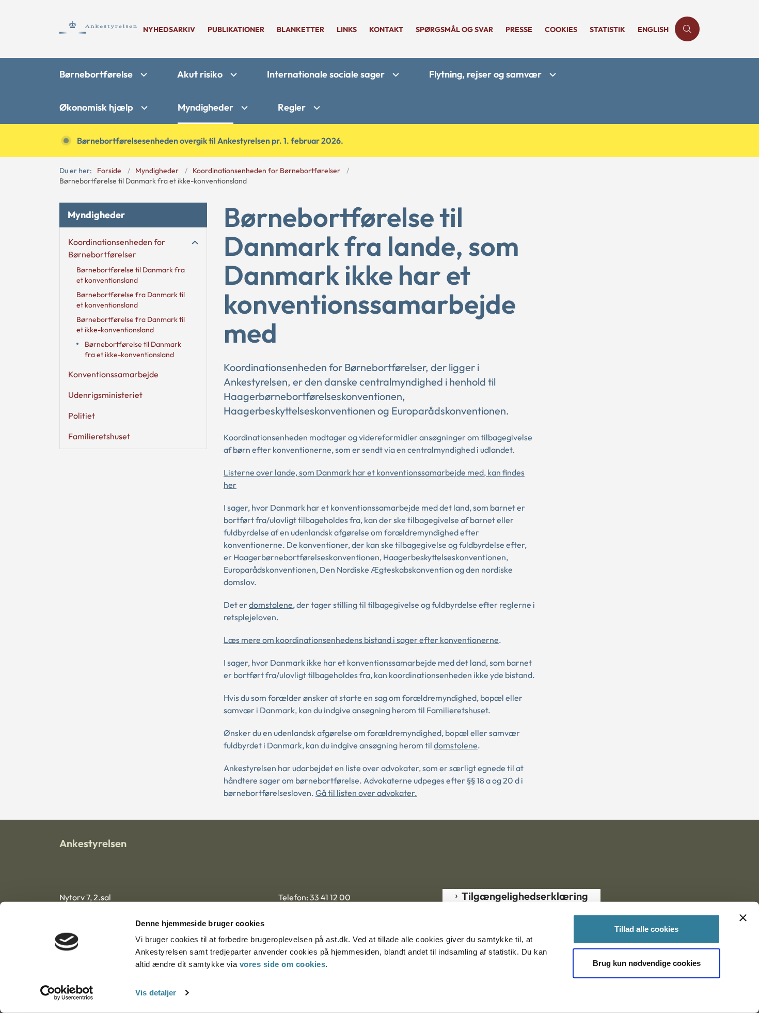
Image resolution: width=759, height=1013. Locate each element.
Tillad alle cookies (646, 929)
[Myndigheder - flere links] (243, 108)
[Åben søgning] (687, 29)
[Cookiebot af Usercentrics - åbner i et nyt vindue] (67, 993)
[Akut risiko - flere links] (232, 75)
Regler (292, 107)
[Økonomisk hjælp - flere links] (143, 108)
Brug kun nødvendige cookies (647, 962)
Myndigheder (205, 107)
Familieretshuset (457, 710)
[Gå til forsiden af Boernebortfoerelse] (98, 28)
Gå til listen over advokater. (366, 793)
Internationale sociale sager (326, 74)
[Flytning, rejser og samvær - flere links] (551, 75)
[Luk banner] (743, 918)
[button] (192, 242)
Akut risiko (200, 74)
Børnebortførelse (96, 74)
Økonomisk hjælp (96, 107)
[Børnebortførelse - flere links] (142, 75)
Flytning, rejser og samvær (485, 74)
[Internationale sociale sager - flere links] (394, 75)
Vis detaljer (155, 992)
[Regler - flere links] (315, 108)
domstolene (271, 605)
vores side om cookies (283, 964)
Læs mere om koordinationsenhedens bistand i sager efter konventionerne (361, 640)
